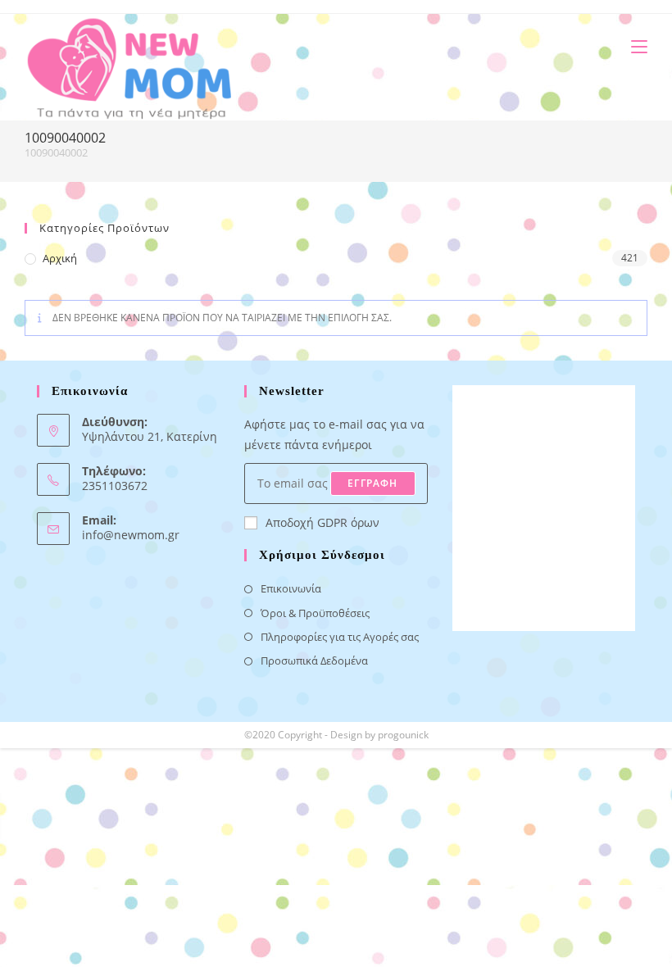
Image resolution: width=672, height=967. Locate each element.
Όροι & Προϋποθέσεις (315, 613)
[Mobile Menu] (633, 46)
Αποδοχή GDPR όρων (322, 522)
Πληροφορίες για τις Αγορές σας (340, 636)
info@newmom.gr (130, 535)
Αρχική (60, 258)
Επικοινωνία (291, 588)
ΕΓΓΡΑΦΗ (372, 483)
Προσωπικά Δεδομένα (314, 660)
